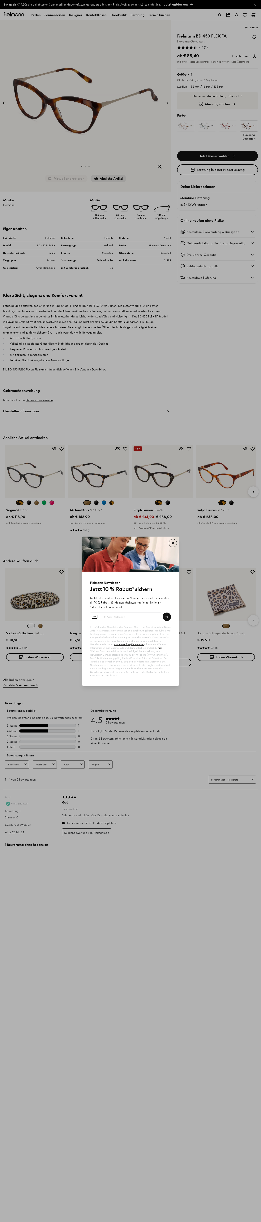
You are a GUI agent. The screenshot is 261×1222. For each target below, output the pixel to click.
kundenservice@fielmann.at (129, 644)
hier (160, 647)
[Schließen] (173, 543)
